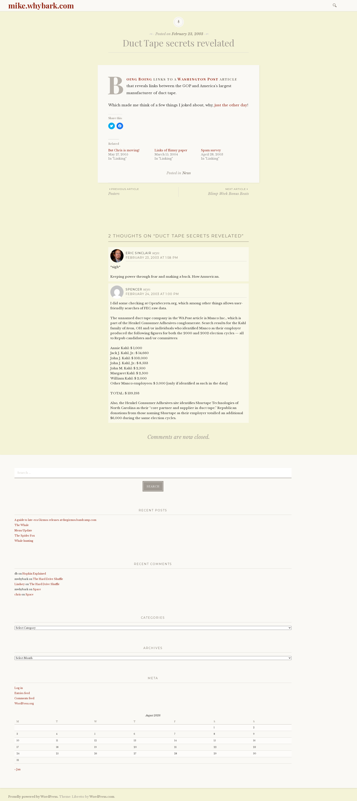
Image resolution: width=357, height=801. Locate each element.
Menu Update (23, 530)
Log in (18, 688)
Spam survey (211, 150)
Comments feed (24, 698)
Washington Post (197, 79)
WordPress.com (101, 797)
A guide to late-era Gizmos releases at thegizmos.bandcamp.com (55, 519)
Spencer (134, 289)
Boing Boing (139, 79)
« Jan (17, 769)
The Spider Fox (24, 535)
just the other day (230, 105)
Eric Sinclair (138, 253)
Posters (123, 191)
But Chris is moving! (123, 150)
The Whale (21, 525)
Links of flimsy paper (171, 150)
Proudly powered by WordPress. (33, 797)
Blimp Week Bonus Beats (228, 191)
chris (17, 594)
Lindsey (19, 584)
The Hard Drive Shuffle (48, 579)
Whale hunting (23, 540)
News (186, 173)
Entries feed (22, 693)
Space (37, 589)
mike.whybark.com (41, 5)
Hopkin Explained (34, 573)
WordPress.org (24, 703)
